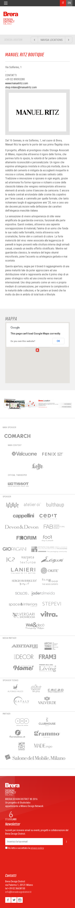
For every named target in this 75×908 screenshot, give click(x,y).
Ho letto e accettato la (19, 848)
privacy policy (37, 848)
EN (69, 3)
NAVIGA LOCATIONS (51, 40)
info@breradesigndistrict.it (18, 892)
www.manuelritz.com (16, 83)
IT (63, 3)
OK (58, 341)
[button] (37, 350)
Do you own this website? (23, 341)
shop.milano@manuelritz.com (21, 87)
